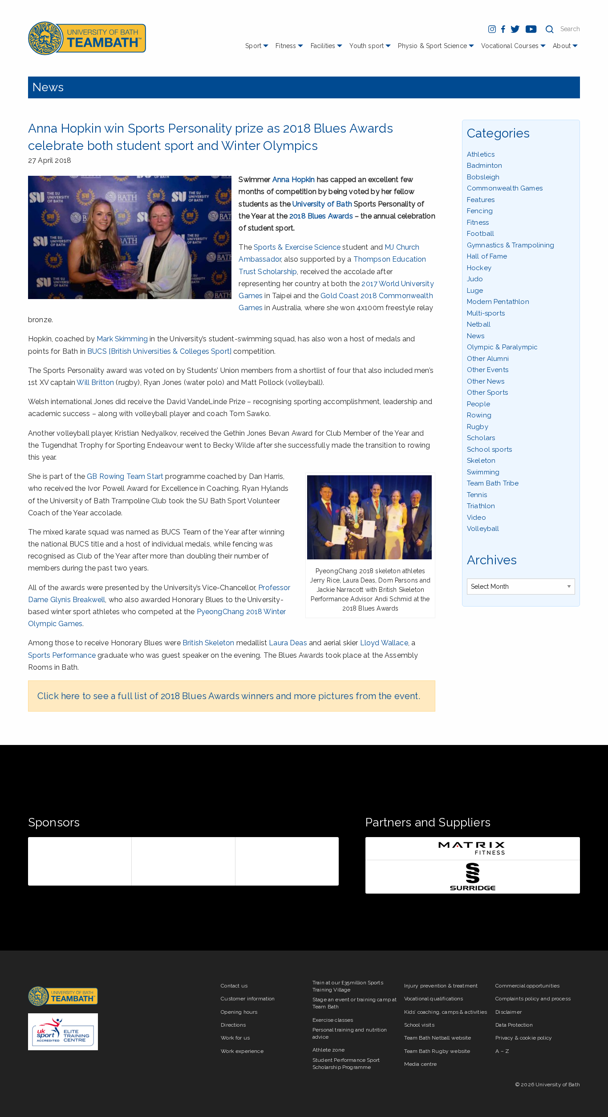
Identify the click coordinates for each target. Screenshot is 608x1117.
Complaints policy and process (533, 999)
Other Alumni (488, 359)
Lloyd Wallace (384, 643)
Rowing (479, 415)
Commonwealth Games (505, 188)
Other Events (487, 370)
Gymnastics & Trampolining (510, 245)
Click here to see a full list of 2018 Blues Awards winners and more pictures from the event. (228, 696)
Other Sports (487, 393)
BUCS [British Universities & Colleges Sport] (159, 351)
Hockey (479, 268)
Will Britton (95, 382)
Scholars (481, 438)
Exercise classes (332, 1020)
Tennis (477, 495)
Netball (478, 324)
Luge (475, 291)
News (48, 87)
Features (481, 200)
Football (480, 234)
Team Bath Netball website (437, 1038)
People (478, 404)
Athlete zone (328, 1050)
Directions (233, 1025)
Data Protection (513, 1025)
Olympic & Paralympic (502, 347)
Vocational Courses (510, 46)
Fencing (480, 211)
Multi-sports (486, 313)
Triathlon (481, 506)
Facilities (323, 46)
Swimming (483, 472)
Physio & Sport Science (432, 46)
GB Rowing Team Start (125, 476)
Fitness (286, 46)
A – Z (502, 1051)
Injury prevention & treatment (441, 986)
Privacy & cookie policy (523, 1038)
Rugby (477, 427)
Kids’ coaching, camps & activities (445, 1012)
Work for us (235, 1038)
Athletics (481, 154)
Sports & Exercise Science (297, 247)
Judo (475, 279)
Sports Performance (62, 655)
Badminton (484, 166)
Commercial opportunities (527, 986)
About (562, 46)
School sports (489, 449)
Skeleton (481, 461)
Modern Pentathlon (498, 302)
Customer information (248, 999)
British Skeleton (208, 643)
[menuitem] (258, 49)
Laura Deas (288, 643)
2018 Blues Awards (321, 216)
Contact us (234, 986)
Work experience (242, 1051)
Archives (492, 560)
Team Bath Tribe (493, 483)
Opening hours (239, 1012)
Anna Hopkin (293, 179)
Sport (253, 46)
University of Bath (322, 204)
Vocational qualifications (433, 999)
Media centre (420, 1064)
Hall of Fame (487, 256)
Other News (486, 381)
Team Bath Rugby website (437, 1051)
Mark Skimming (122, 339)
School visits (419, 1025)
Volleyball (483, 529)
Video (476, 518)
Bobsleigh (483, 177)
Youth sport (366, 46)
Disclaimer (508, 1012)
